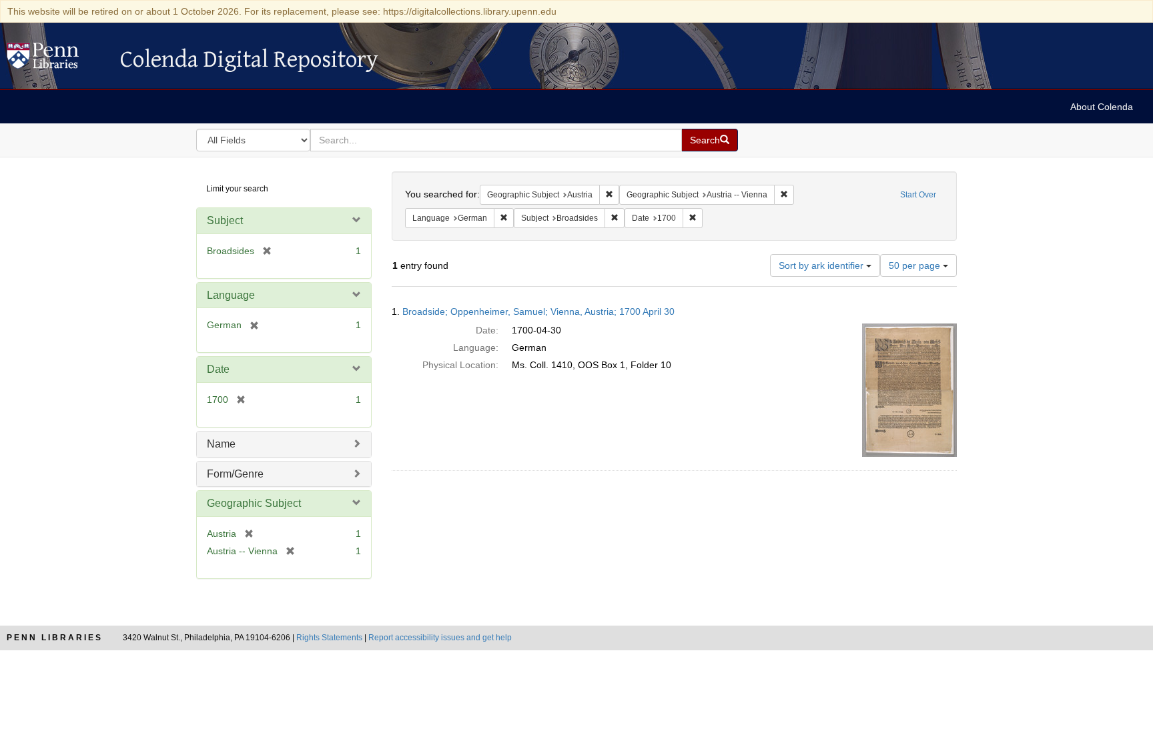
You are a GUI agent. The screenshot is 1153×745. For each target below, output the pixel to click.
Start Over (918, 194)
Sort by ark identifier (822, 265)
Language (231, 295)
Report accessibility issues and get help (440, 637)
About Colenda (1101, 106)
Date (218, 369)
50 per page (916, 265)
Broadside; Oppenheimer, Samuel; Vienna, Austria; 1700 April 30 (538, 311)
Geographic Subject (254, 503)
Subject (225, 220)
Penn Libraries (55, 637)
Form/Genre (235, 474)
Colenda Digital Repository (57, 59)
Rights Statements (329, 637)
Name (221, 444)
